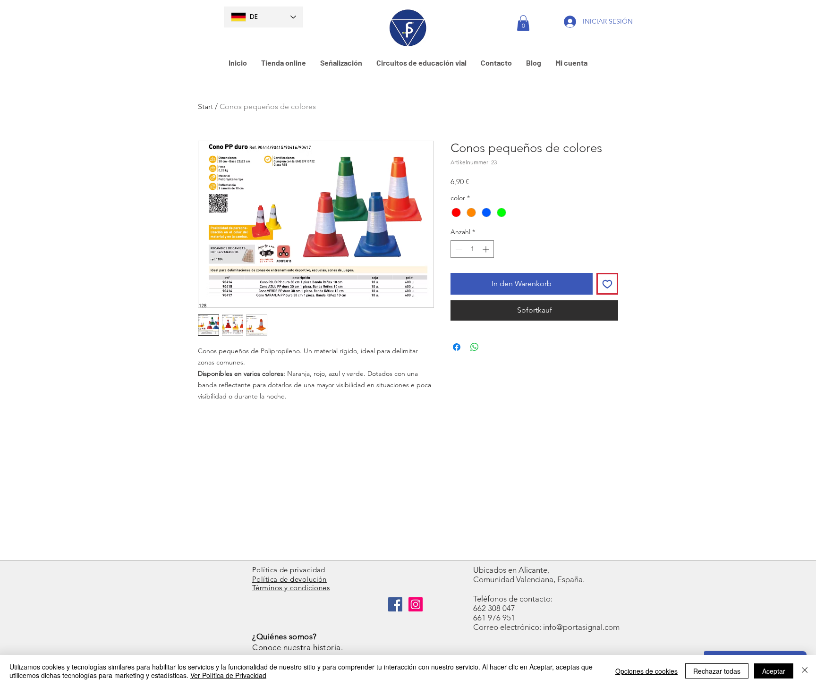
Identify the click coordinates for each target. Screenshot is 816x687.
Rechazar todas (716, 671)
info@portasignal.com (581, 627)
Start (205, 106)
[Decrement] (458, 249)
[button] (523, 23)
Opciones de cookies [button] (646, 671)
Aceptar (773, 671)
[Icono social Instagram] (415, 604)
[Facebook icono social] (395, 604)
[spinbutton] (472, 249)
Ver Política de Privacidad (228, 675)
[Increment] (487, 249)
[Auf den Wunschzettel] (607, 284)
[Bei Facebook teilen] (456, 347)
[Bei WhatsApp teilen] (474, 347)
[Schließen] (804, 670)
